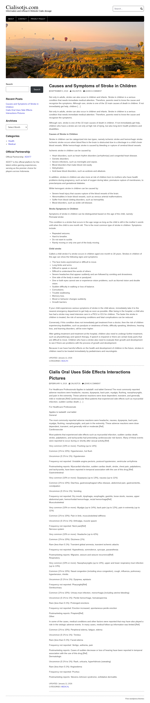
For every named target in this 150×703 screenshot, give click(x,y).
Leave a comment (93, 91)
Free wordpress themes (134, 699)
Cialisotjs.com (22, 7)
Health (64, 361)
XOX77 (28, 157)
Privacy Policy (38, 19)
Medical (65, 687)
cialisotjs (76, 91)
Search (9, 84)
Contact (22, 19)
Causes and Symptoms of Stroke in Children (92, 86)
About (11, 19)
